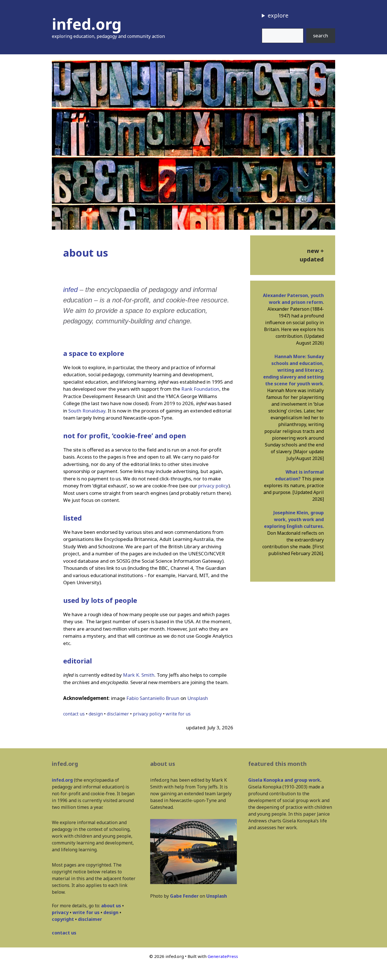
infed (70, 289)
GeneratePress (223, 956)
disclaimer (118, 714)
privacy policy (213, 485)
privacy (60, 912)
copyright (63, 919)
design (96, 714)
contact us (74, 714)
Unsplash (197, 698)
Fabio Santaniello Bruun (152, 698)
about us (111, 905)
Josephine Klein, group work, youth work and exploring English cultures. (294, 519)
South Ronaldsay (86, 410)
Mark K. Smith (138, 675)
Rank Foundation (200, 389)
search (320, 35)
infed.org (87, 23)
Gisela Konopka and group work (284, 780)
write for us (178, 714)
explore (278, 15)
